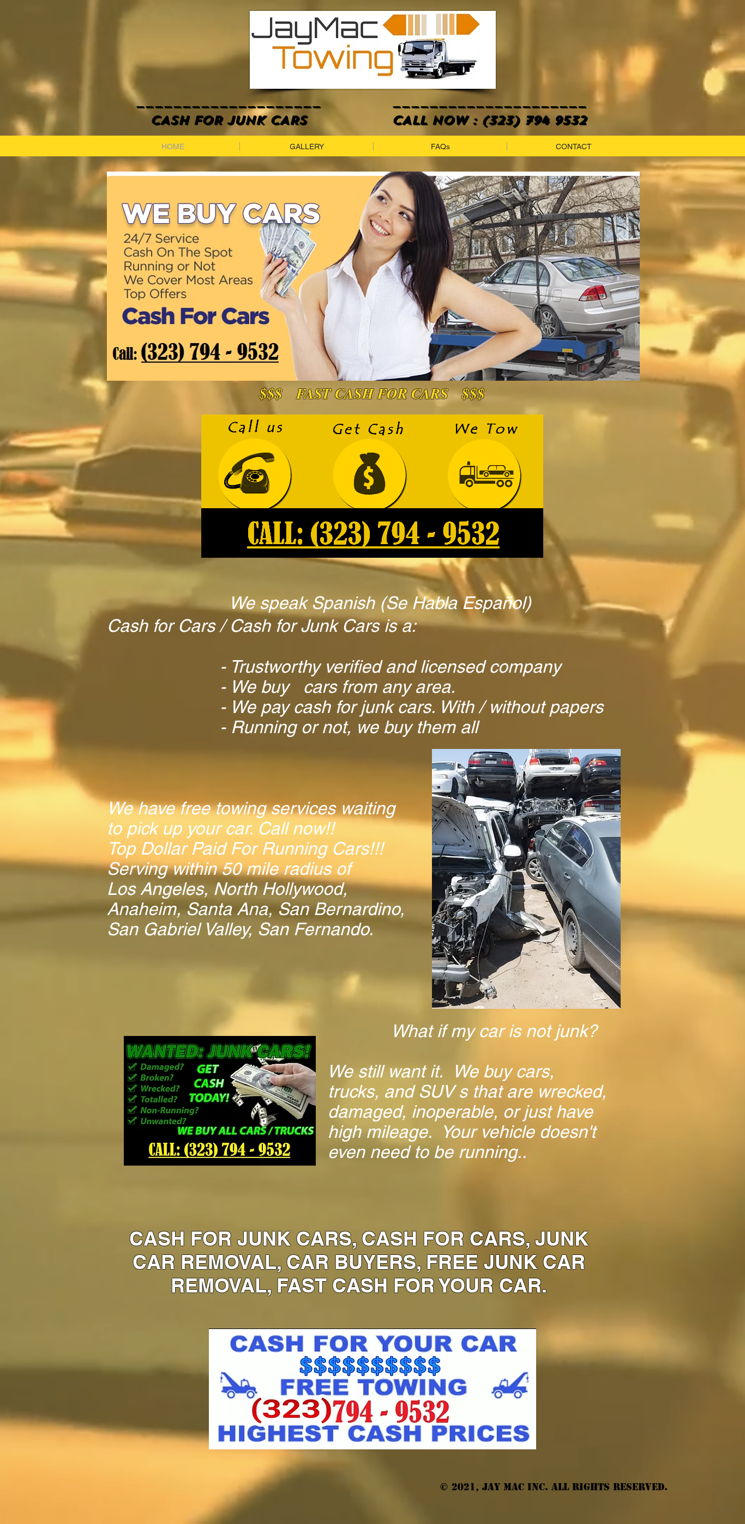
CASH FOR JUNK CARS (211, 120)
